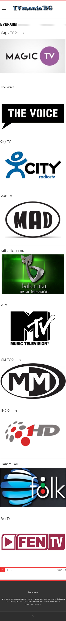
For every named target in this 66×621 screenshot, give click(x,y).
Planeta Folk (9, 464)
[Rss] (33, 616)
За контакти (33, 592)
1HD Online (8, 410)
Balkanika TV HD (12, 251)
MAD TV (6, 196)
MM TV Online (10, 360)
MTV (3, 305)
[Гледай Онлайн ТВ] (33, 7)
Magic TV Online (12, 33)
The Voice (7, 87)
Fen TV (5, 518)
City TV (5, 141)
